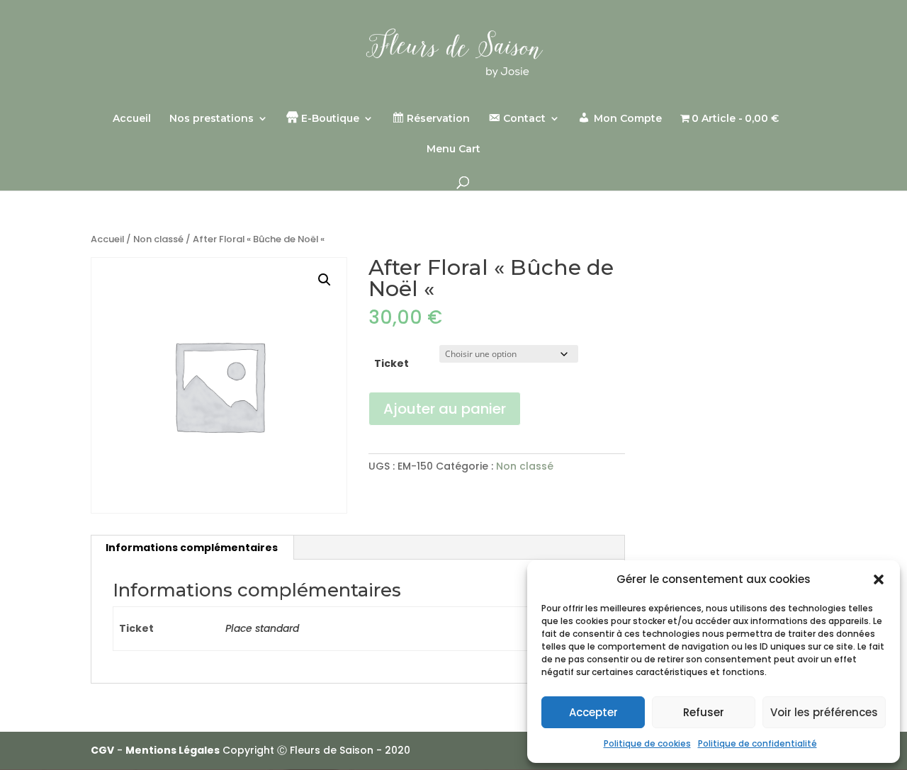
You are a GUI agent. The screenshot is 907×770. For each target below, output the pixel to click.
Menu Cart (453, 149)
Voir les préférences (824, 712)
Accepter (593, 712)
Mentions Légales (172, 750)
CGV (102, 750)
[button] (879, 579)
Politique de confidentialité (757, 743)
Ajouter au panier (444, 409)
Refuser (703, 712)
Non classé (158, 239)
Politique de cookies (647, 743)
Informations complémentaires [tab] (192, 547)
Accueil (132, 119)
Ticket (391, 363)
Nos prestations (211, 119)
